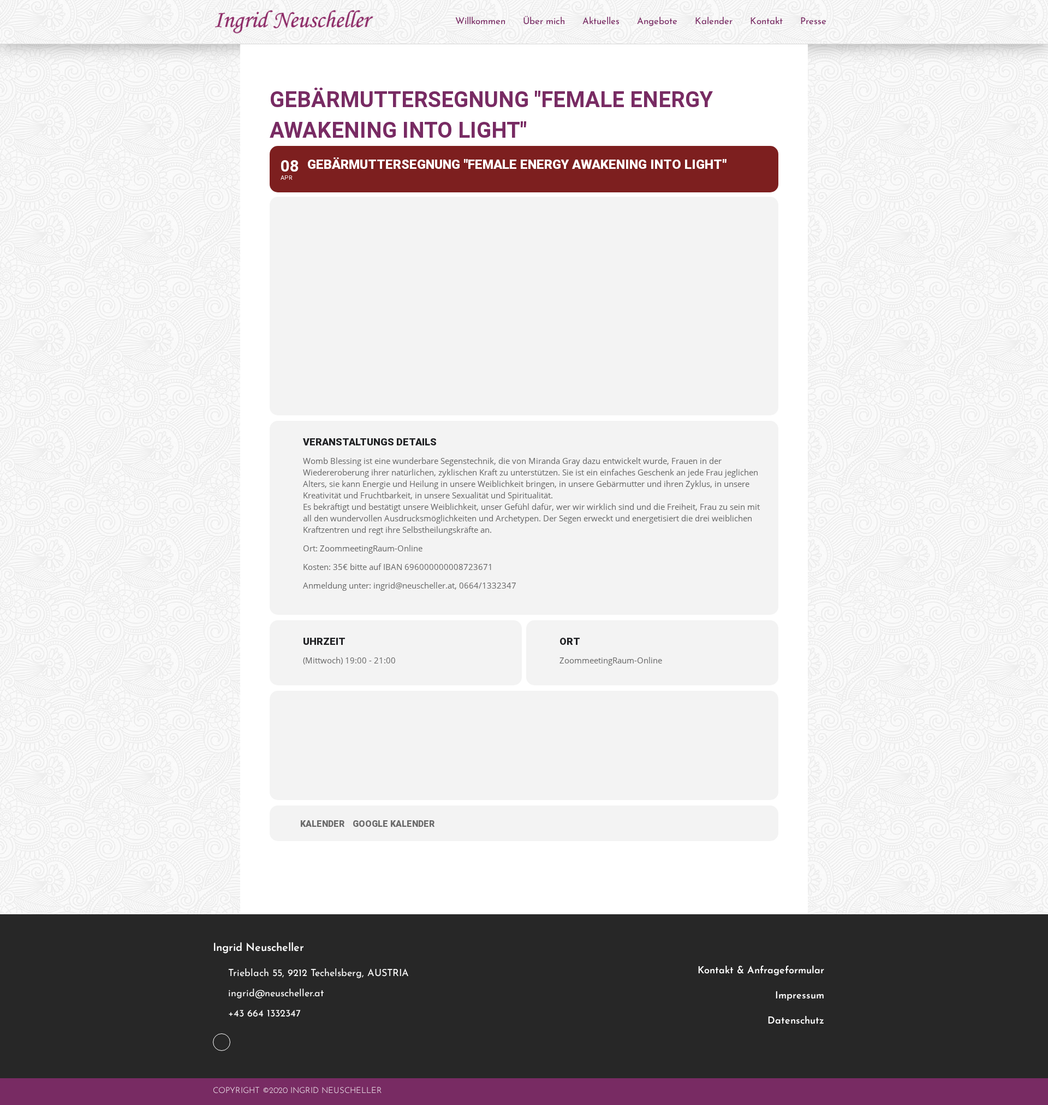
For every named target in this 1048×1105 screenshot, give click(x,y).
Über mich (544, 21)
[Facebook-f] (221, 1042)
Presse (813, 21)
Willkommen (480, 21)
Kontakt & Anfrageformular (761, 971)
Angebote (657, 21)
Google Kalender (393, 824)
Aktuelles (601, 21)
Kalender (714, 21)
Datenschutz (795, 1021)
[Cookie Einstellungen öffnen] (24, 1090)
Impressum (799, 996)
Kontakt (766, 21)
